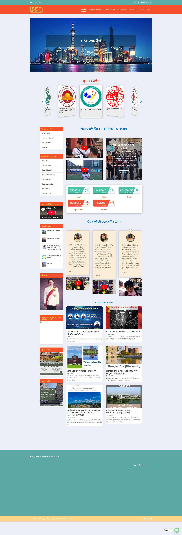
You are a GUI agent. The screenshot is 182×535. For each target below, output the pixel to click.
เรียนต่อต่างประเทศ (95, 10)
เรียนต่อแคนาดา (46, 179)
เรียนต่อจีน (45, 147)
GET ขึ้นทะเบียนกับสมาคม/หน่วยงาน (46, 456)
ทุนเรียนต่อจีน (110, 10)
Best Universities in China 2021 (123, 331)
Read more (48, 106)
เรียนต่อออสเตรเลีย (47, 184)
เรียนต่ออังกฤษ (46, 189)
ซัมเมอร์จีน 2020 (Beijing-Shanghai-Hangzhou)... (56, 2)
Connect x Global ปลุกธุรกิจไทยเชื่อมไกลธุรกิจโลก (83, 332)
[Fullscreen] (61, 217)
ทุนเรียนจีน (79, 209)
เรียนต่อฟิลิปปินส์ (47, 170)
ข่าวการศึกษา (122, 10)
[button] (138, 101)
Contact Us (145, 10)
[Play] (42, 217)
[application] (51, 212)
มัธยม (104, 197)
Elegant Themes (47, 519)
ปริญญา (130, 197)
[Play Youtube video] (84, 148)
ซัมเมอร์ (104, 209)
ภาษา (79, 197)
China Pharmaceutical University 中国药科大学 (119, 411)
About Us (134, 10)
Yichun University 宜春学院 (81, 371)
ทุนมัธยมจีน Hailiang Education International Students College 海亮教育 (83, 412)
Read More (124, 172)
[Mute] (58, 217)
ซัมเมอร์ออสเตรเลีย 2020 (124, 146)
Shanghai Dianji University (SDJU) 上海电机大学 (121, 372)
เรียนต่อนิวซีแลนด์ (47, 142)
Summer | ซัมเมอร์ (47, 138)
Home (83, 10)
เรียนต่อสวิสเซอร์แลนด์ (48, 175)
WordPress (68, 519)
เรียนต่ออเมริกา (46, 193)
